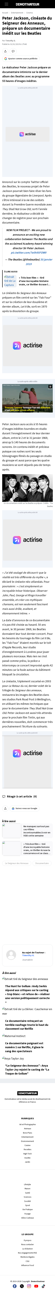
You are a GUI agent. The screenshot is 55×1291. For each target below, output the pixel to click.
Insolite (27, 1157)
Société (27, 1201)
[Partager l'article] (5, 51)
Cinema (29, 12)
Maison (27, 1188)
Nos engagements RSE (27, 1252)
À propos (27, 1240)
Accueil (5, 12)
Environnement (27, 1141)
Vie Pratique (27, 1209)
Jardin (27, 1162)
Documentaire (42, 863)
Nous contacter (27, 1244)
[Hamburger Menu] (6, 4)
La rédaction (27, 1248)
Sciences (27, 1197)
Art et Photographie (27, 1124)
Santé (27, 1192)
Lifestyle (27, 1184)
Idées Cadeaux (27, 1217)
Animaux (27, 1128)
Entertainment (17, 12)
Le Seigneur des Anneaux (16, 863)
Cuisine (27, 1145)
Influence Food (27, 1265)
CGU (27, 1261)
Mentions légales (27, 1257)
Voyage (27, 1213)
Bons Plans (27, 1132)
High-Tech (27, 1153)
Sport (27, 1205)
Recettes (27, 1149)
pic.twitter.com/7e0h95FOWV (28, 253)
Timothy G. (10, 40)
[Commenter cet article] (13, 51)
